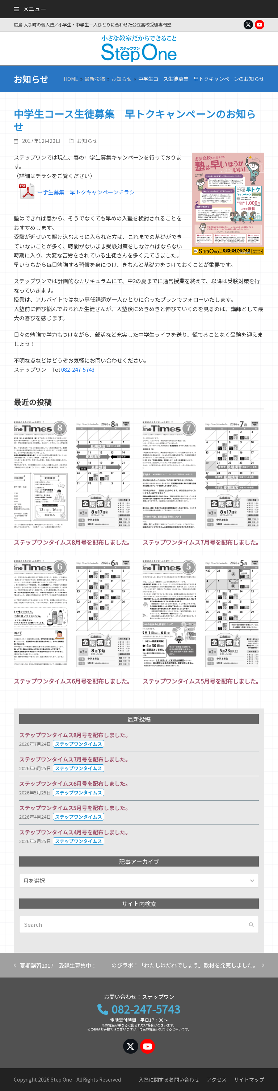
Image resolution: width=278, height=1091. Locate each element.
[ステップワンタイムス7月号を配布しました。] (200, 475)
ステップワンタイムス (78, 743)
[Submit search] (251, 924)
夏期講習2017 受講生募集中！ (55, 966)
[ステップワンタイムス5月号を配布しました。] (200, 613)
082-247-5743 (77, 369)
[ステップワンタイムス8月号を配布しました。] (72, 475)
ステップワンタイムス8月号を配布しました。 (73, 542)
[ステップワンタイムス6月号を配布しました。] (72, 613)
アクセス (217, 1079)
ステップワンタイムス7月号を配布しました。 (202, 542)
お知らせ (87, 140)
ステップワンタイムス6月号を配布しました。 (73, 681)
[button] (30, 8)
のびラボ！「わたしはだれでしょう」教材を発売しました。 (184, 965)
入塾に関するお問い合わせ (169, 1079)
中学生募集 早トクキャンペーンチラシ (86, 192)
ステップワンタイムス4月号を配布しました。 (75, 832)
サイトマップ (249, 1079)
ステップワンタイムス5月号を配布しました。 (202, 681)
